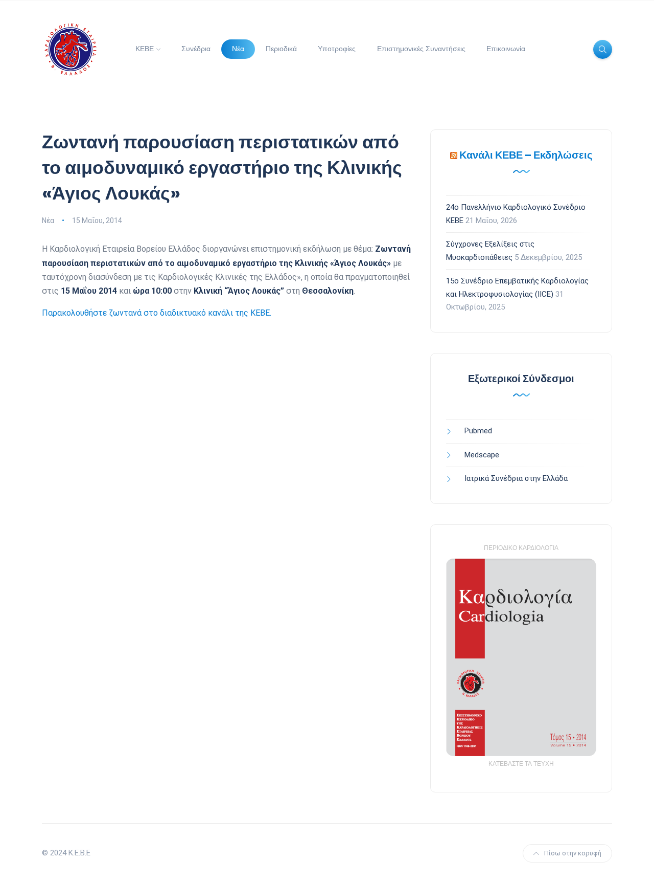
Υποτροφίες (337, 48)
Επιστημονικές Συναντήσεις (421, 48)
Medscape (481, 454)
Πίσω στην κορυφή (572, 853)
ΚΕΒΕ (144, 48)
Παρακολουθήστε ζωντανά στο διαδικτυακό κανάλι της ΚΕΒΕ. (156, 313)
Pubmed (478, 430)
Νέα (238, 48)
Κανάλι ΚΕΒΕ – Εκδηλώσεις (525, 155)
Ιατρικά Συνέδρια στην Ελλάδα (516, 478)
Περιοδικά (281, 48)
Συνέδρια (196, 48)
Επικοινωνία (505, 48)
